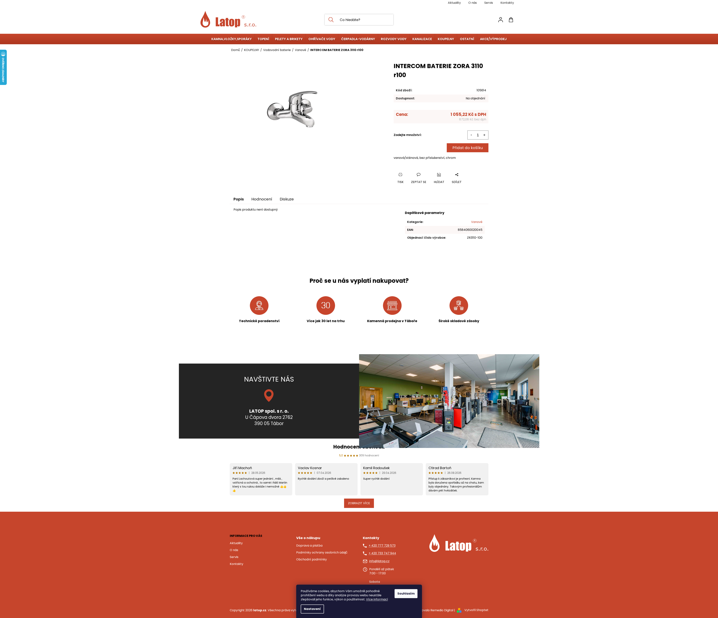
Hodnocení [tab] (261, 199)
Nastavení (312, 609)
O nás (472, 3)
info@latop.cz (379, 561)
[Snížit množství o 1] (471, 135)
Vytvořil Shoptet (476, 610)
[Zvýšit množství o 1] (484, 135)
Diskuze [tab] (287, 199)
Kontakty (507, 3)
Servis (488, 3)
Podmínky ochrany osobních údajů (321, 552)
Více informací (377, 599)
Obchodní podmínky (311, 559)
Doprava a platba (309, 546)
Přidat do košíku (467, 147)
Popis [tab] (239, 199)
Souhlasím (406, 593)
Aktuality (454, 3)
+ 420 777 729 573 (382, 546)
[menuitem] (232, 39)
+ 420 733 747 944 (382, 553)
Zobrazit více (359, 503)
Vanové (476, 222)
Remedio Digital (441, 610)
